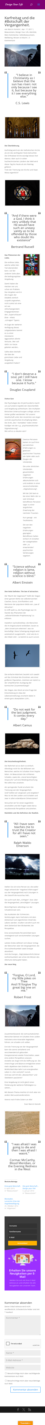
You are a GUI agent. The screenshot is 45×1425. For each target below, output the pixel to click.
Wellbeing (9, 38)
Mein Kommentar (12, 35)
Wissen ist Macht (20, 38)
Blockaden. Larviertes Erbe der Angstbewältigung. (12, 1201)
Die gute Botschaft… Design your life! (31, 1187)
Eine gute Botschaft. (13, 1186)
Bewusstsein (10, 32)
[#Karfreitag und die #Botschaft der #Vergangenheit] (22, 127)
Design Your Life (22, 32)
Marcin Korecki (14, 29)
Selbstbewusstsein (26, 35)
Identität (32, 32)
